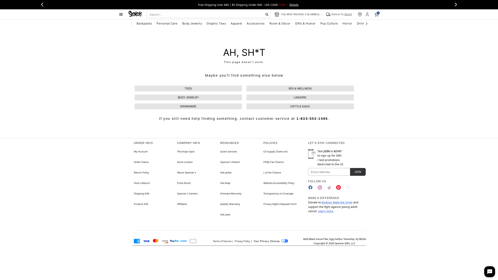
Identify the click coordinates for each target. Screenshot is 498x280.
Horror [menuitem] (347, 23)
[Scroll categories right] (367, 23)
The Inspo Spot (186, 151)
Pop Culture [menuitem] (329, 23)
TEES (188, 88)
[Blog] (347, 187)
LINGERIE (300, 97)
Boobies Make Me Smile (337, 202)
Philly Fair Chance (273, 162)
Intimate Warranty (231, 193)
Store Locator (185, 162)
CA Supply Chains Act (275, 151)
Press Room (184, 183)
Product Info (141, 204)
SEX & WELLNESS (300, 88)
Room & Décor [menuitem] (279, 23)
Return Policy (141, 172)
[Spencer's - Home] (135, 14)
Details (293, 4)
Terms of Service (222, 241)
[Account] (367, 14)
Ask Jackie (225, 172)
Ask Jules (225, 214)
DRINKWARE (188, 106)
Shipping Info (141, 193)
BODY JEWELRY (188, 97)
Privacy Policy (242, 241)
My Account (141, 151)
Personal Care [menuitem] (167, 23)
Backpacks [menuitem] (144, 23)
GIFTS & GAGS (300, 106)
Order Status (141, 162)
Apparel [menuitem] (236, 23)
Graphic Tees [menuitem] (216, 23)
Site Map (225, 183)
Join (357, 172)
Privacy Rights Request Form (280, 204)
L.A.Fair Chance (272, 172)
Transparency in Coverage (278, 193)
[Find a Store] (359, 14)
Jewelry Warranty (230, 204)
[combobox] (208, 14)
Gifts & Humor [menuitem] (305, 23)
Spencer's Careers (187, 193)
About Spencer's (186, 172)
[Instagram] (319, 187)
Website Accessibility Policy (279, 183)
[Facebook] (310, 187)
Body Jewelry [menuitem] (192, 23)
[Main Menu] (120, 14)
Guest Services (228, 151)
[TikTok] (329, 187)
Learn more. (326, 211)
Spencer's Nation (230, 162)
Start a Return (142, 183)
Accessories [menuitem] (256, 23)
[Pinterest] (338, 187)
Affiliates (182, 204)
